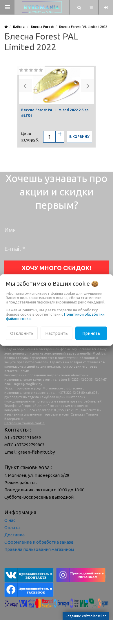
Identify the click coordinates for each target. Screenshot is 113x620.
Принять (91, 332)
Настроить (56, 332)
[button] (25, 85)
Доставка (14, 534)
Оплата (12, 527)
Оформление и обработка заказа (38, 542)
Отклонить (22, 332)
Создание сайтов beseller (85, 616)
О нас (9, 520)
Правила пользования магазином (39, 549)
